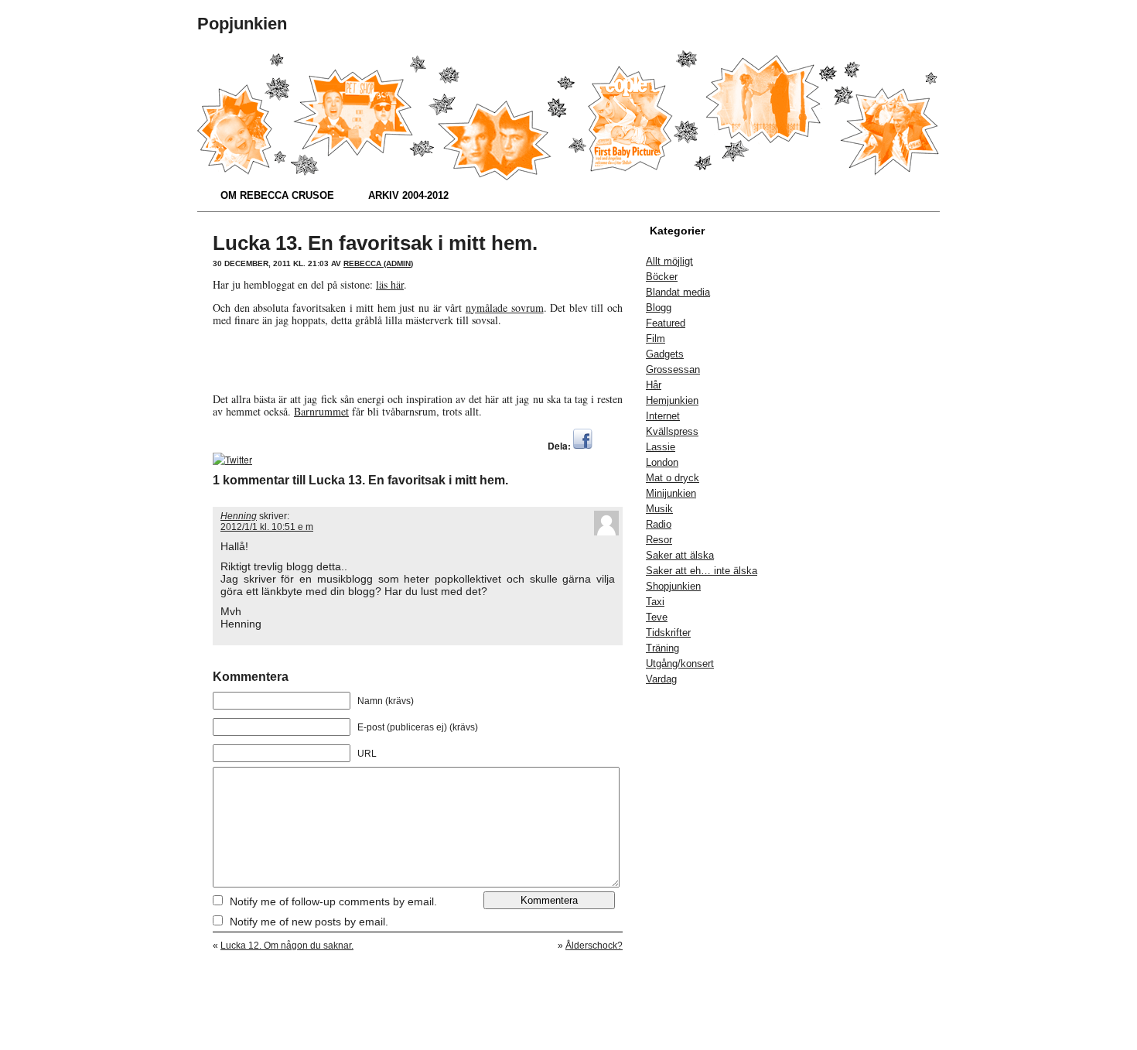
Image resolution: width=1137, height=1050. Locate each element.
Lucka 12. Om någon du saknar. (286, 945)
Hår (653, 385)
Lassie (660, 447)
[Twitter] (232, 459)
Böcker (662, 276)
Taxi (655, 601)
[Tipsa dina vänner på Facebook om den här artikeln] (582, 445)
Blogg (658, 307)
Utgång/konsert (680, 663)
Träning (662, 648)
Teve (657, 617)
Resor (659, 540)
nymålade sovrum (505, 307)
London (662, 462)
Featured (665, 323)
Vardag (661, 679)
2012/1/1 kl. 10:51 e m (266, 527)
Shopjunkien (673, 586)
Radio (658, 524)
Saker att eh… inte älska (701, 570)
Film (655, 338)
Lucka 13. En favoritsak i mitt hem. (375, 243)
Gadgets (665, 354)
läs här (390, 284)
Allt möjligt (669, 261)
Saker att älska (680, 555)
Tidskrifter (668, 632)
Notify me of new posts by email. (309, 921)
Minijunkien (671, 493)
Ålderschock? (594, 945)
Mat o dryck (672, 478)
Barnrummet (321, 411)
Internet (663, 416)
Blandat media (678, 292)
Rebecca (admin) (378, 263)
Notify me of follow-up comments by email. (333, 901)
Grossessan (673, 369)
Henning (238, 516)
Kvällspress (672, 431)
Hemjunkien (672, 400)
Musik (659, 509)
